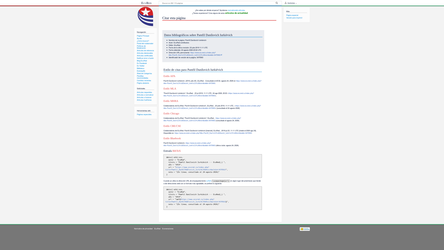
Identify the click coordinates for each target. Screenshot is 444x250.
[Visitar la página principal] (145, 16)
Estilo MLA (169, 88)
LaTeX (208, 181)
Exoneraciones (167, 228)
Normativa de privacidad (143, 228)
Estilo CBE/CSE (172, 126)
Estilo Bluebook (172, 138)
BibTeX (177, 150)
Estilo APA (169, 76)
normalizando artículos (236, 10)
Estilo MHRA (170, 101)
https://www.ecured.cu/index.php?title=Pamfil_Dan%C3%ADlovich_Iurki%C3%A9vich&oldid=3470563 (194, 53)
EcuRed (146, 3)
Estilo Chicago (171, 113)
